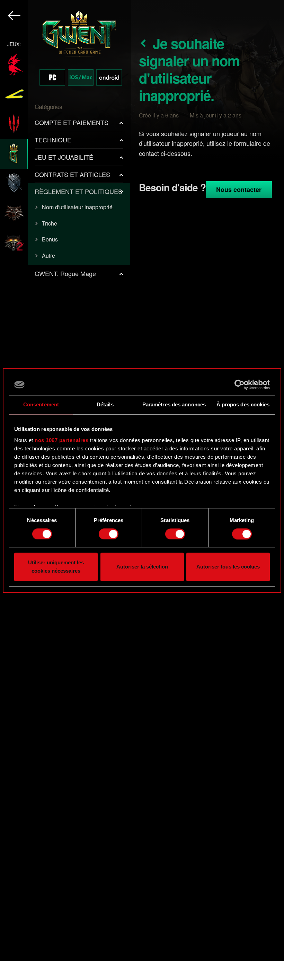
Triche (49, 223)
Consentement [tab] (41, 404)
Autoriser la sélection (142, 567)
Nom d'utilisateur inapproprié (77, 207)
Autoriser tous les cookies (228, 567)
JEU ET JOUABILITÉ (64, 156)
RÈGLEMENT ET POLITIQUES (78, 191)
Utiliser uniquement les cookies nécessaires (56, 567)
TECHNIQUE (53, 139)
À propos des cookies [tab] (243, 404)
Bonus (50, 239)
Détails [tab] (105, 404)
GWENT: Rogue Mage (65, 273)
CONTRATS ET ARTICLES (72, 174)
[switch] (108, 533)
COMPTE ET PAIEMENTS (71, 122)
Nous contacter (238, 189)
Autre (48, 255)
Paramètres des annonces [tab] (174, 404)
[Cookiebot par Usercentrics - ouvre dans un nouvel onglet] (239, 384)
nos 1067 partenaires (61, 440)
